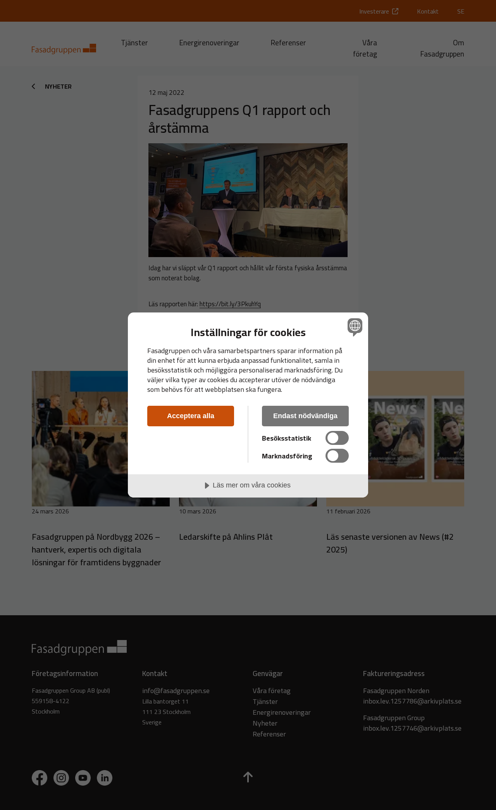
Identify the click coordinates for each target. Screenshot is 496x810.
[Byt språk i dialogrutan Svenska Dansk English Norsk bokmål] (353, 327)
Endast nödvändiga (305, 416)
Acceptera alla (190, 416)
